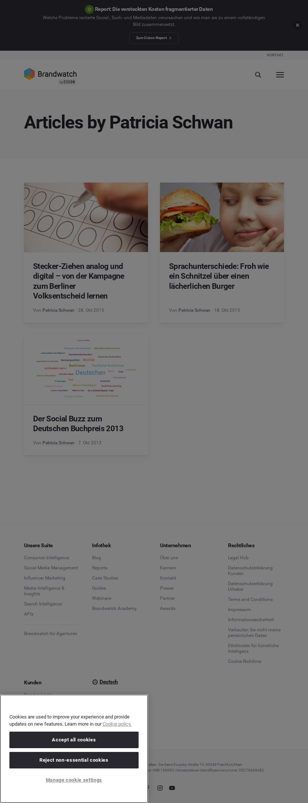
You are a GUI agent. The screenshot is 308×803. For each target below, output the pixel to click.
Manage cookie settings (74, 780)
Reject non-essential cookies (73, 760)
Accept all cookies (74, 740)
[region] (74, 748)
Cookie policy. (117, 724)
